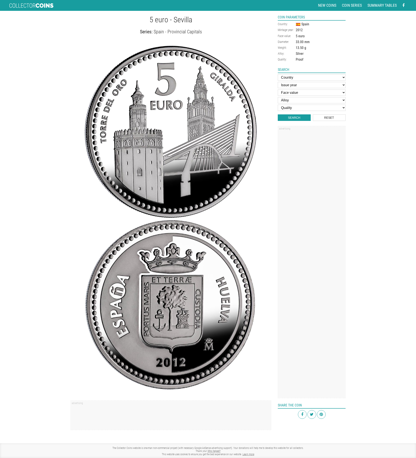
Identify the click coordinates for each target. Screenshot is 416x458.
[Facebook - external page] (403, 5)
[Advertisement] (171, 416)
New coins (327, 5)
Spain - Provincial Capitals (178, 31)
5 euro (300, 36)
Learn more (248, 454)
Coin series (352, 5)
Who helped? (214, 451)
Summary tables (382, 5)
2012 (299, 30)
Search (294, 117)
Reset (329, 117)
